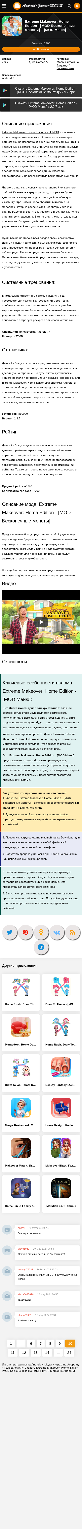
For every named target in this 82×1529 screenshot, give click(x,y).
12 (24, 1353)
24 (69, 1353)
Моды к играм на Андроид (68, 63)
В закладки (43, 49)
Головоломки (65, 68)
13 (36, 1353)
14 (47, 1353)
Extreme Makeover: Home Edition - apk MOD (30, 132)
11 (13, 1353)
